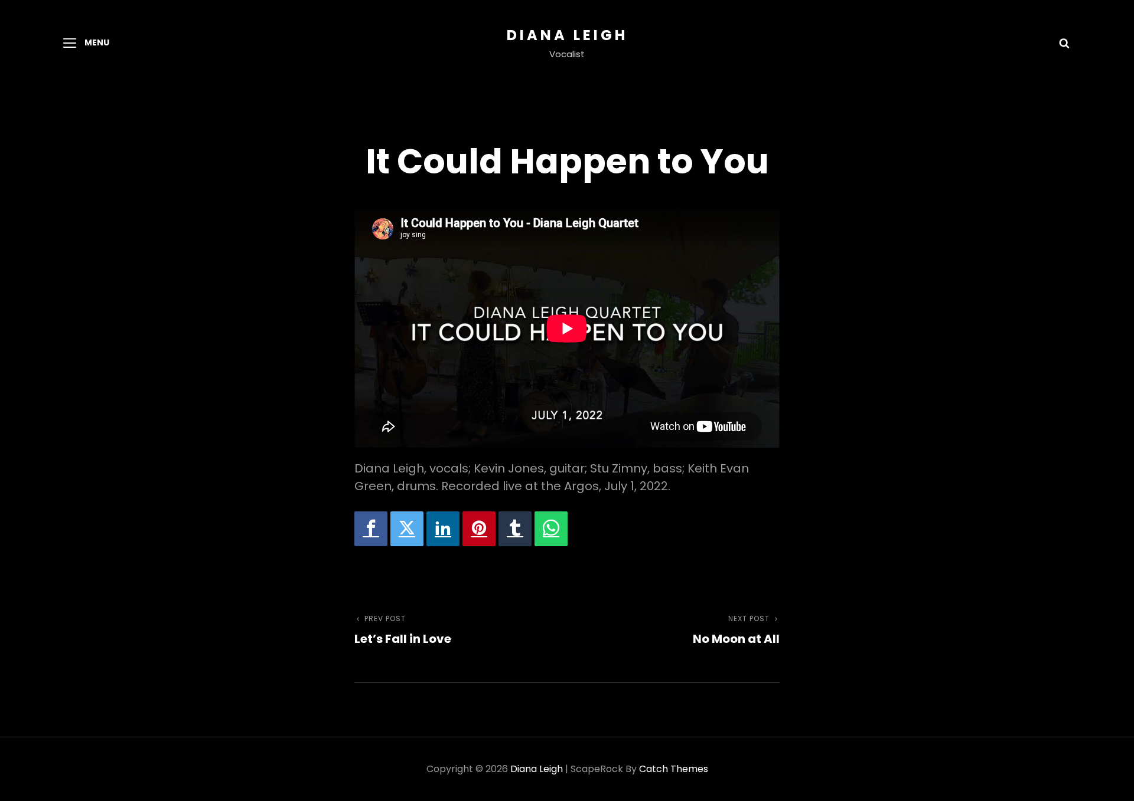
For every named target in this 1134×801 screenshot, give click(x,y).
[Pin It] (479, 528)
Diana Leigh (567, 35)
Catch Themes (673, 769)
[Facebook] (370, 528)
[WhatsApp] (551, 528)
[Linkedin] (443, 528)
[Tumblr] (515, 528)
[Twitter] (406, 528)
